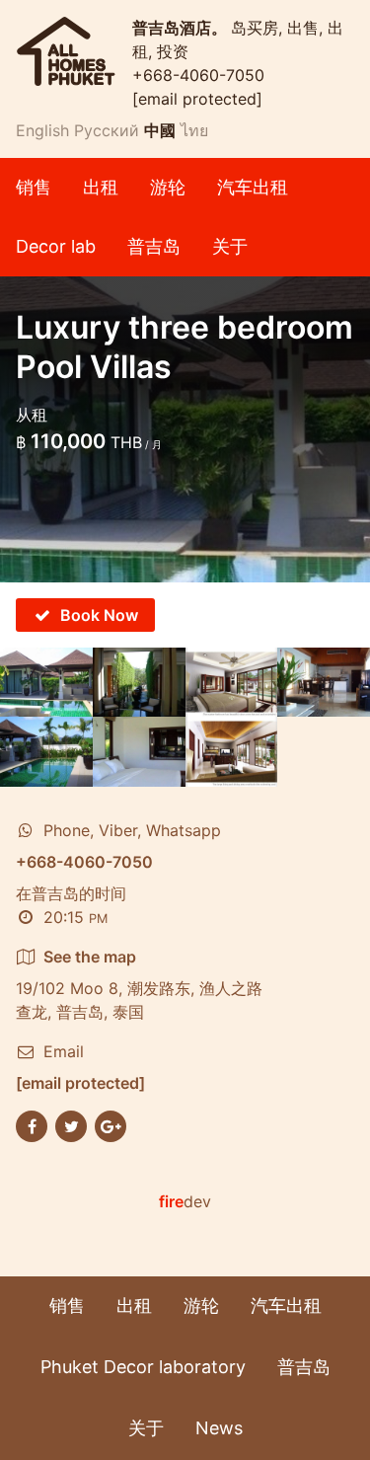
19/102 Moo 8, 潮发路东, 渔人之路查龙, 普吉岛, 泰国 (139, 984)
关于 (230, 246)
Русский (106, 130)
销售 (33, 187)
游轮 (167, 187)
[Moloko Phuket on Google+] (110, 1124)
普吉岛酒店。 (181, 28)
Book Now (99, 615)
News (219, 1428)
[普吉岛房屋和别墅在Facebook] (31, 1124)
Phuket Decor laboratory (143, 1366)
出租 (100, 187)
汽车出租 (252, 187)
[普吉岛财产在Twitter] (71, 1124)
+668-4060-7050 (198, 75)
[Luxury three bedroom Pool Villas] (46, 682)
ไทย (194, 130)
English (42, 130)
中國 (160, 130)
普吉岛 (154, 246)
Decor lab (56, 246)
